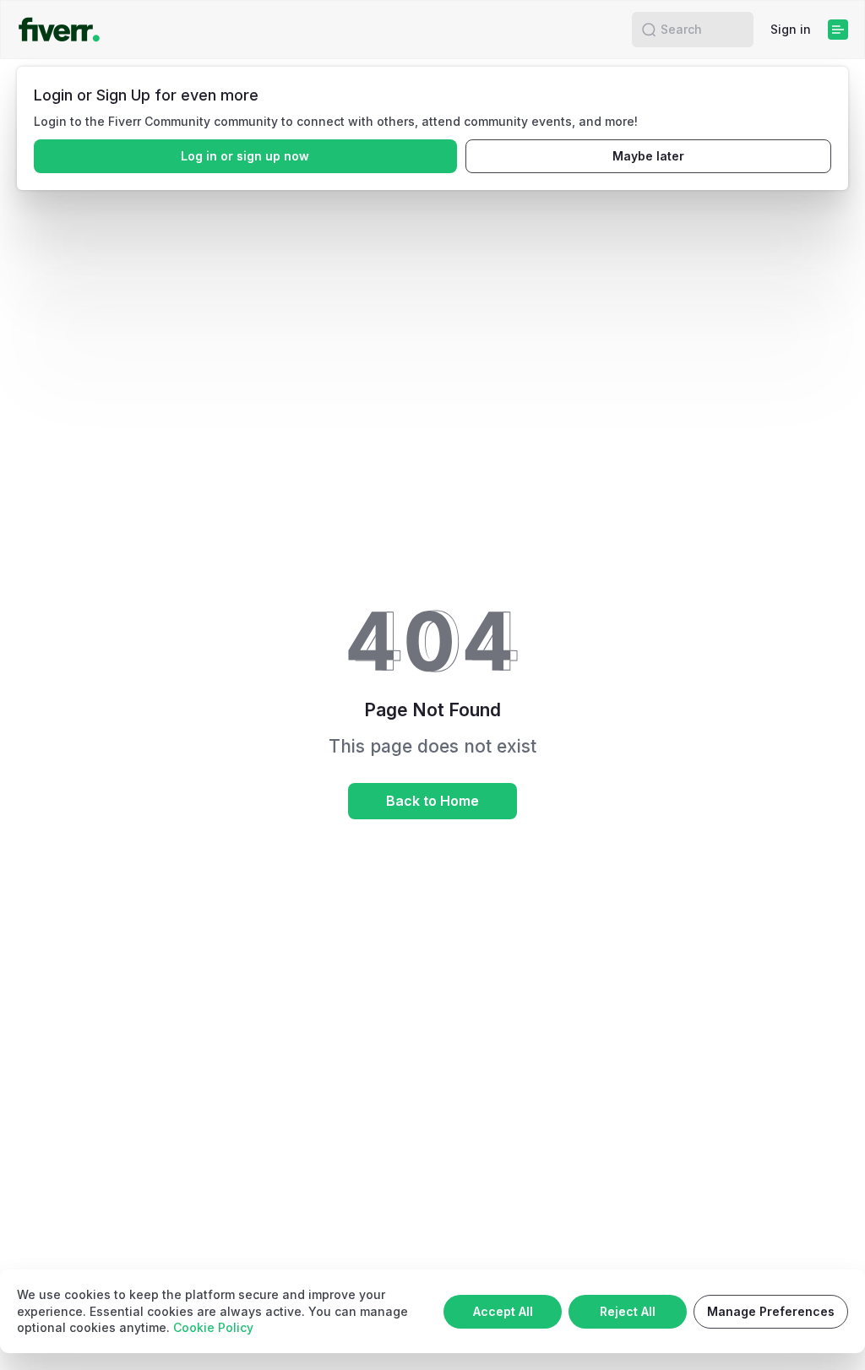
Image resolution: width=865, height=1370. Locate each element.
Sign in (790, 29)
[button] (648, 29)
